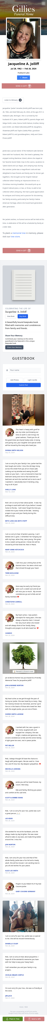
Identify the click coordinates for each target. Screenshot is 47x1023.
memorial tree (19, 233)
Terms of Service (29, 1013)
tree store (15, 236)
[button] (23, 410)
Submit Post (23, 385)
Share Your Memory (14, 347)
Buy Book (22, 316)
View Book (10, 316)
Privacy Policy (17, 1013)
